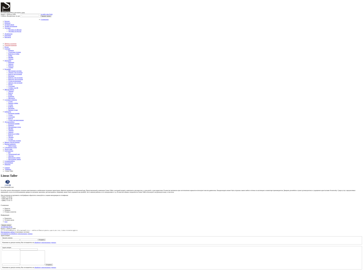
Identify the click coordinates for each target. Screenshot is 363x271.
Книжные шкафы (14, 113)
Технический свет (14, 154)
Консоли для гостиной (15, 79)
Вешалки (11, 62)
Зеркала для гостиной (15, 83)
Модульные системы (15, 71)
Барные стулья (13, 110)
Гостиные (8, 69)
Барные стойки (13, 103)
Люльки (11, 137)
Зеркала (10, 59)
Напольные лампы (14, 157)
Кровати (11, 50)
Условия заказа (9, 24)
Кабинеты (8, 111)
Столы (10, 101)
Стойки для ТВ (13, 88)
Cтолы (10, 115)
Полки (10, 84)
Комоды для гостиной (15, 77)
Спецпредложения (11, 45)
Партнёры (8, 35)
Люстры (11, 156)
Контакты (8, 37)
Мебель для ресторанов (12, 142)
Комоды (11, 66)
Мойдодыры (12, 146)
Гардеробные (9, 163)
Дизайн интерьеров (11, 26)
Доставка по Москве (15, 30)
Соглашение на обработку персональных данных (17, 234)
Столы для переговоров (16, 120)
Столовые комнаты (11, 100)
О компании (45, 19)
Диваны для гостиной (15, 72)
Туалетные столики (14, 52)
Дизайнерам (8, 34)
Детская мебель (9, 122)
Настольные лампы (14, 159)
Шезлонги (11, 98)
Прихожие (8, 60)
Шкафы (10, 57)
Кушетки (11, 96)
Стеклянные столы (11, 147)
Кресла (10, 93)
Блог (6, 222)
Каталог (7, 21)
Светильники (9, 151)
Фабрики (7, 23)
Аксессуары (8, 149)
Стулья (10, 105)
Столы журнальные (14, 81)
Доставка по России (14, 31)
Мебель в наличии (10, 43)
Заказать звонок (46, 16)
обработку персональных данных (45, 242)
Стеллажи (11, 86)
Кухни (7, 47)
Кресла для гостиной (15, 74)
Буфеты (10, 106)
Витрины (11, 76)
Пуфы (10, 55)
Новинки (7, 164)
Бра (9, 152)
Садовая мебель (10, 161)
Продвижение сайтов (8, 232)
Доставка (7, 28)
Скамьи (10, 67)
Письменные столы (14, 127)
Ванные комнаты (10, 144)
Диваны (11, 91)
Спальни (7, 49)
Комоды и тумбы (13, 54)
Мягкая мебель (9, 89)
